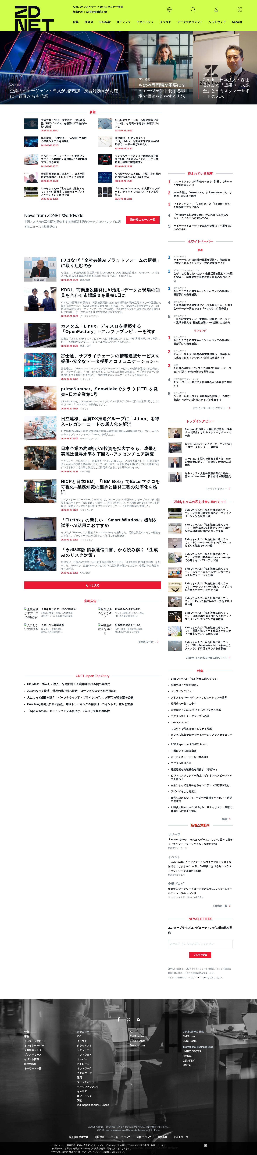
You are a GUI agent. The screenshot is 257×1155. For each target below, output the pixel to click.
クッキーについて (120, 1137)
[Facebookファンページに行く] (118, 1019)
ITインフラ (124, 21)
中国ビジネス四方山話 (184, 750)
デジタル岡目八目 (181, 763)
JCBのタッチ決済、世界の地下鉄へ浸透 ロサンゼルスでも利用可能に (72, 690)
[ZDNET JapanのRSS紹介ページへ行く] (138, 1019)
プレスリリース (32, 1054)
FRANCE (187, 1056)
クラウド (165, 21)
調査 (79, 1100)
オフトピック (84, 1095)
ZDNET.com (190, 1041)
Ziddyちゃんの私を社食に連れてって (206, 657)
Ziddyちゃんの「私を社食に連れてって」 (195, 678)
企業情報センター (34, 1050)
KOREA (187, 1065)
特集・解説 (85, 346)
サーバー (82, 1059)
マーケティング (85, 1082)
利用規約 (99, 1137)
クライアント (84, 1045)
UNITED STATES (192, 1051)
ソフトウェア (217, 21)
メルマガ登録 (200, 955)
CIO (79, 1036)
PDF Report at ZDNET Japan (189, 744)
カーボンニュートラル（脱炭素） (190, 757)
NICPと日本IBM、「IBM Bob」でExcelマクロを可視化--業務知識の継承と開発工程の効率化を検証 (110, 487)
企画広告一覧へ (146, 641)
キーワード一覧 (32, 1068)
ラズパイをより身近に (184, 791)
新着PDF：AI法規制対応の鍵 (90, 11)
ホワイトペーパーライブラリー (210, 408)
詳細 (107, 1151)
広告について (144, 1137)
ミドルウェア (84, 1073)
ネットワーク (84, 1068)
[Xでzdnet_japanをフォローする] (128, 1019)
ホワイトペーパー (34, 1045)
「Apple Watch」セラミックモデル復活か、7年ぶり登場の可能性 (68, 711)
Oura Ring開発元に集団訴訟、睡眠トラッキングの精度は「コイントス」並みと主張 (80, 704)
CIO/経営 (105, 21)
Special (237, 21)
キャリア (82, 1091)
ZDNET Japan (137, 1041)
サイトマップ (181, 1137)
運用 (79, 1077)
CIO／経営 (85, 280)
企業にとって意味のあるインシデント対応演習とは (200, 785)
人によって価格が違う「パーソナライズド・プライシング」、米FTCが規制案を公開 (80, 697)
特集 (75, 21)
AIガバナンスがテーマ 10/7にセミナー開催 (98, 6)
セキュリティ (145, 21)
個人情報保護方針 (78, 1137)
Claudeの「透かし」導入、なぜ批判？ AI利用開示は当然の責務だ (68, 684)
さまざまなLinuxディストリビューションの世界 (199, 697)
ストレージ (83, 1063)
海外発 (89, 21)
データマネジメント (190, 21)
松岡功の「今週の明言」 (185, 684)
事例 (26, 1036)
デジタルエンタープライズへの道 (190, 716)
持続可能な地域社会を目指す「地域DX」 (194, 769)
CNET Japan (201, 977)
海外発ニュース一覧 (142, 219)
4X (131, 1031)
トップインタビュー (216, 488)
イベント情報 (31, 1059)
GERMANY (189, 1060)
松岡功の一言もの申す (184, 703)
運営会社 (162, 1137)
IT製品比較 (30, 1063)
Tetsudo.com (137, 1045)
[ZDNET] (42, 15)
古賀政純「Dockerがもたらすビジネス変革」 (197, 709)
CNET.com (189, 1036)
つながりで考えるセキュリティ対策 (191, 728)
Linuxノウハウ (179, 722)
